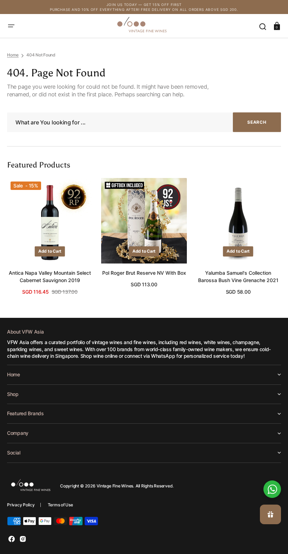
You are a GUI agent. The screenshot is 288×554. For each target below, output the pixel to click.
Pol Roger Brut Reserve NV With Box (144, 273)
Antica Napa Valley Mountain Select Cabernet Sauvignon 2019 (50, 276)
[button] (11, 26)
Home (13, 54)
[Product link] (50, 236)
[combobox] (144, 122)
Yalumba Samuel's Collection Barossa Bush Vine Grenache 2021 (238, 276)
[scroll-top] (273, 465)
